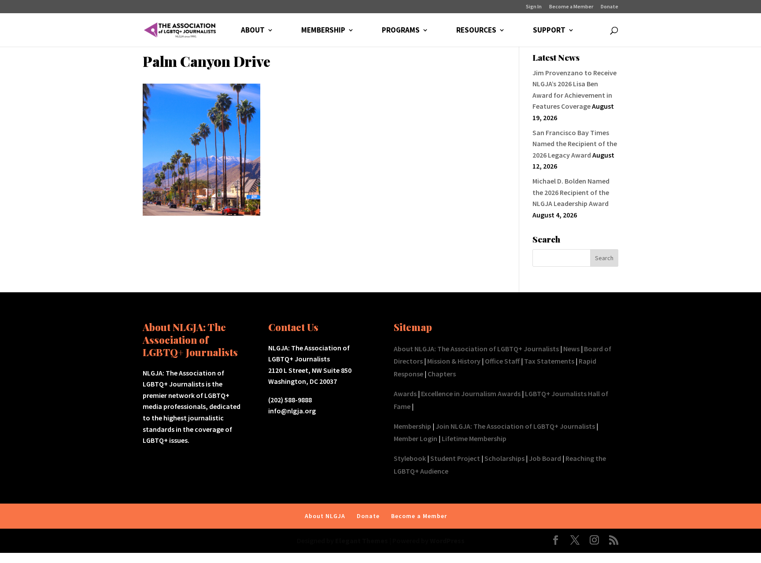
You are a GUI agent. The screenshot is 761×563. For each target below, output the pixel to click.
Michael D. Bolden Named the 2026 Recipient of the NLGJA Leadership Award (571, 192)
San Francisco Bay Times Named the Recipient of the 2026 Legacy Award (574, 143)
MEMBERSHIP (323, 31)
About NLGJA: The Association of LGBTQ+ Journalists (476, 348)
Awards (405, 393)
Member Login (415, 438)
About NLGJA (325, 516)
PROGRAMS (401, 31)
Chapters (442, 373)
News (571, 348)
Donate (609, 7)
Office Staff (502, 361)
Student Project (455, 458)
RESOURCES (476, 31)
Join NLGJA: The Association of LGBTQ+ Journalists (515, 426)
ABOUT (253, 31)
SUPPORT (549, 31)
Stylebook (410, 458)
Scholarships (504, 458)
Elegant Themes (361, 540)
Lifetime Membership (474, 438)
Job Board (545, 458)
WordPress (447, 540)
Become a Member (571, 7)
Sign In (534, 7)
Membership (412, 426)
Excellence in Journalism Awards (471, 393)
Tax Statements (549, 361)
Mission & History (453, 361)
